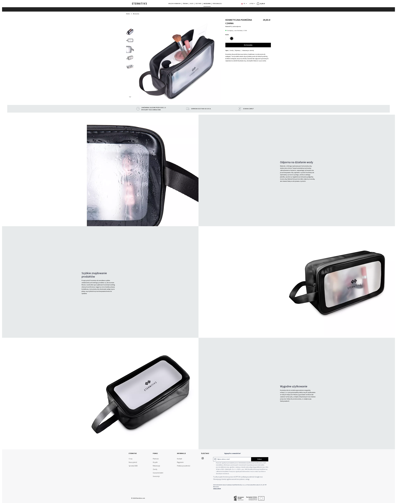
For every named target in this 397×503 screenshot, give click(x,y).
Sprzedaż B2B (133, 466)
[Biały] (227, 38)
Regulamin (180, 462)
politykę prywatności (247, 477)
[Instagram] (202, 459)
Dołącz (259, 459)
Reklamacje (156, 466)
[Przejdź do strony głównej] (139, 3)
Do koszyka (248, 45)
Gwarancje (156, 476)
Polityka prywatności (183, 466)
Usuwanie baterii (158, 473)
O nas (130, 459)
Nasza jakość (133, 462)
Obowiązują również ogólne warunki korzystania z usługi (231, 479)
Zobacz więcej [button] (217, 488)
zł (251, 3)
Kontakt (179, 459)
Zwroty (155, 469)
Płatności (156, 459)
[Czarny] (231, 38)
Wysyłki (155, 462)
